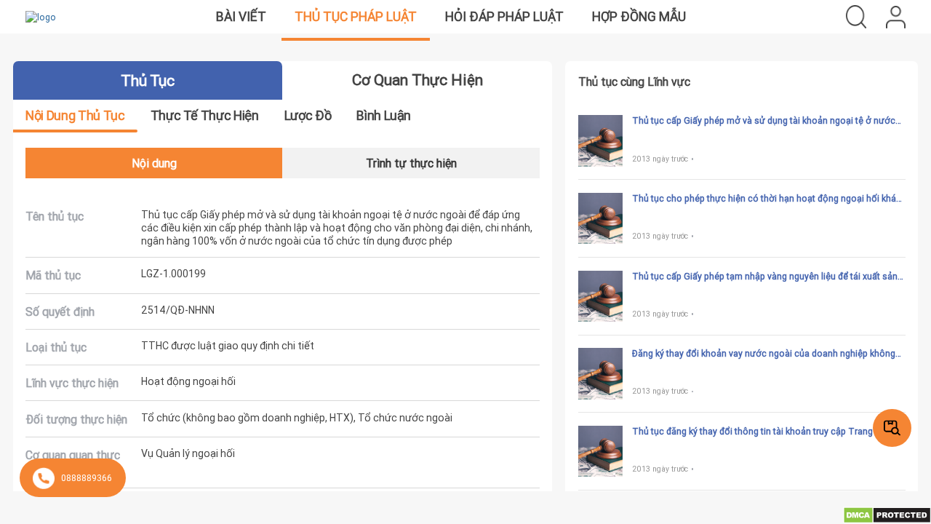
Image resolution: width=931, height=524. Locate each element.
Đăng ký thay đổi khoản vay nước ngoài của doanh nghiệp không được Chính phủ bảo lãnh (763, 354)
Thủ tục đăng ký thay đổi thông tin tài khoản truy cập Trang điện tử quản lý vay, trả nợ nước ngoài (767, 431)
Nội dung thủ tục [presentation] (74, 115)
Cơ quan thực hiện (417, 80)
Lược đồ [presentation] (307, 115)
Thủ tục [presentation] (147, 80)
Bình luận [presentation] (383, 115)
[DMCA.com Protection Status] (887, 514)
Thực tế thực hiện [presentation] (205, 115)
